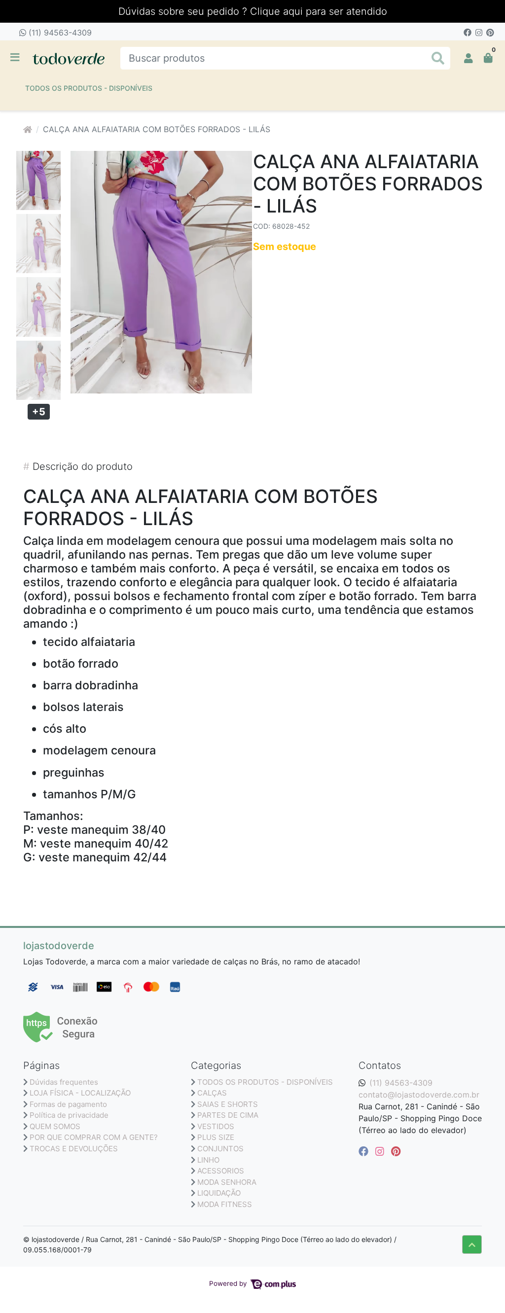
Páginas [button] (41, 1065)
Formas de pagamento (68, 1104)
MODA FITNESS (224, 1204)
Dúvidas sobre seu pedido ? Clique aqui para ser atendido (252, 11)
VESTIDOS (215, 1126)
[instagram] (381, 1151)
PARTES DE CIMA (227, 1115)
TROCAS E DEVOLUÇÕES (74, 1148)
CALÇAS (212, 1093)
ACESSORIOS (220, 1170)
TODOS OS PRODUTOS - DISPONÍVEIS (88, 88)
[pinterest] (395, 1151)
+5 (38, 412)
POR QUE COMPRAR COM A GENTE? (94, 1137)
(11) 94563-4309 (59, 32)
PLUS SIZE (215, 1137)
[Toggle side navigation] (16, 57)
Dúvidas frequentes (64, 1082)
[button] (468, 58)
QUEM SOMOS (55, 1126)
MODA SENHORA (226, 1182)
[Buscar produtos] (438, 58)
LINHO (208, 1160)
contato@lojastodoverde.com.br (419, 1095)
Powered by (229, 1283)
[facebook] (365, 1151)
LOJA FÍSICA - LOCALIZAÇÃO (80, 1093)
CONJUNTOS (220, 1148)
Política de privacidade (69, 1115)
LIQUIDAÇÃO (219, 1193)
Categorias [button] (216, 1065)
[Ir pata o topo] (472, 1244)
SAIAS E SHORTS (227, 1104)
